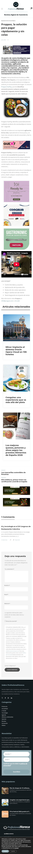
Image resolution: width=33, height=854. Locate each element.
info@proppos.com (7, 301)
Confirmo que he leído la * (15, 764)
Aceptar (5, 851)
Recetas (4, 721)
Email (6, 594)
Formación (5, 723)
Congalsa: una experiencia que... (20, 800)
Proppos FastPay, (6, 87)
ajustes (16, 848)
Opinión (4, 719)
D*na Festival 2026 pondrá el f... (20, 811)
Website (7, 603)
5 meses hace (4, 540)
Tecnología (5, 713)
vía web (17, 301)
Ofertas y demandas (7, 717)
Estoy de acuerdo (11, 621)
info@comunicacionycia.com (12, 651)
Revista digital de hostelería (16, 15)
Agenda (4, 715)
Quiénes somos (8, 833)
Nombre (7, 585)
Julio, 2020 (3, 39)
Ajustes (13, 851)
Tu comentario (9, 569)
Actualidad (5, 708)
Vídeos (3, 725)
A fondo (4, 711)
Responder (17, 540)
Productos (4, 706)
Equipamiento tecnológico (8, 20)
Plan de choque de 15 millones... (20, 788)
